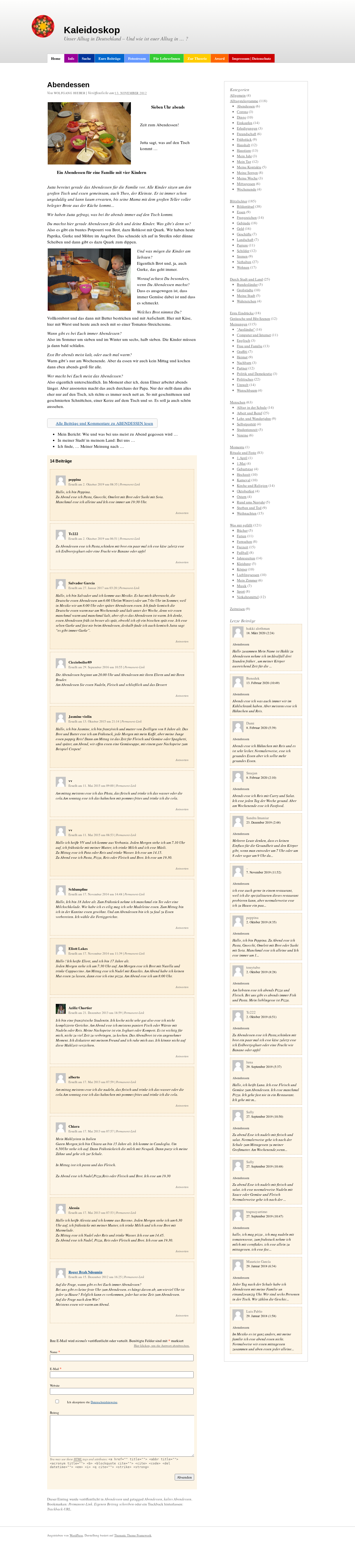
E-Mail (54, 1369)
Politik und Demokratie (254, 373)
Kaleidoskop (92, 30)
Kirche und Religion (252, 485)
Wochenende (246, 189)
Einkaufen (244, 122)
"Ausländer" (246, 329)
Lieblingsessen (248, 574)
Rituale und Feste (243, 452)
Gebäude (243, 222)
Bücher (242, 530)
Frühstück (244, 139)
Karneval (243, 479)
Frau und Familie (249, 345)
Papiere (242, 245)
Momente (237, 446)
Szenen (242, 256)
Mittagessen (246, 183)
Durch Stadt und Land (246, 279)
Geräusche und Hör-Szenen (250, 318)
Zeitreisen (237, 608)
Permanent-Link (130, 484)
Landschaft (245, 239)
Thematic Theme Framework (132, 1535)
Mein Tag (244, 161)
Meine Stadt (246, 295)
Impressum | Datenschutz (251, 58)
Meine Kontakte (249, 166)
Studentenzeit (247, 429)
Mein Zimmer (247, 580)
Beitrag (54, 1412)
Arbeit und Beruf (249, 412)
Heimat (242, 356)
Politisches (245, 379)
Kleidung (244, 563)
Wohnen (243, 267)
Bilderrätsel (245, 206)
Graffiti (242, 351)
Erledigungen (247, 128)
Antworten (182, 513)
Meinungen (238, 324)
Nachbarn (244, 362)
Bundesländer (247, 284)
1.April (242, 457)
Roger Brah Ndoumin (85, 1271)
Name (53, 1352)
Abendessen (113, 1499)
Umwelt (242, 384)
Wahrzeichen (246, 301)
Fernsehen (244, 541)
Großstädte (245, 289)
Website (55, 1385)
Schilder (243, 250)
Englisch (243, 340)
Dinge (241, 117)
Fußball (242, 552)
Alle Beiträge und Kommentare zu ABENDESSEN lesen (104, 423)
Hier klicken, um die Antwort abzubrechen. (162, 1345)
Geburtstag (245, 468)
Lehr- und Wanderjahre (254, 418)
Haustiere (244, 150)
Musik (242, 585)
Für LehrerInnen (166, 58)
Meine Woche (247, 178)
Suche (86, 58)
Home (55, 58)
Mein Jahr (244, 155)
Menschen (237, 402)
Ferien (241, 535)
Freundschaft (246, 133)
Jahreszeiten (246, 558)
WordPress (76, 1535)
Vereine (242, 435)
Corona (242, 111)
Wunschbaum (247, 390)
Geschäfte (244, 234)
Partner (242, 368)
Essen (241, 211)
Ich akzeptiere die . (92, 1402)
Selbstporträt (246, 423)
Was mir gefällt (241, 525)
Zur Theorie (197, 58)
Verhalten (244, 261)
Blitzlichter (238, 201)
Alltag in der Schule (252, 407)
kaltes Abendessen (177, 1499)
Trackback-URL (58, 1509)
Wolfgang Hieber (69, 93)
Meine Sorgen (247, 172)
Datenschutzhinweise (104, 1402)
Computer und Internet (254, 334)
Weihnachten (247, 513)
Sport (241, 591)
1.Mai (241, 463)
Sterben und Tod (249, 507)
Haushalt (243, 144)
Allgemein (238, 95)
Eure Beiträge (109, 58)
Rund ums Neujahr (251, 502)
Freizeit (242, 546)
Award (219, 58)
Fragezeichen (247, 217)
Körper (242, 569)
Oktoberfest (245, 491)
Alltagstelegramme (244, 100)
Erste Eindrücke (242, 312)
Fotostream (137, 58)
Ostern (242, 496)
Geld (240, 228)
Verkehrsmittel (248, 596)
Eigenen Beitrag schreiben (114, 1504)
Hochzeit (243, 474)
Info (71, 58)
